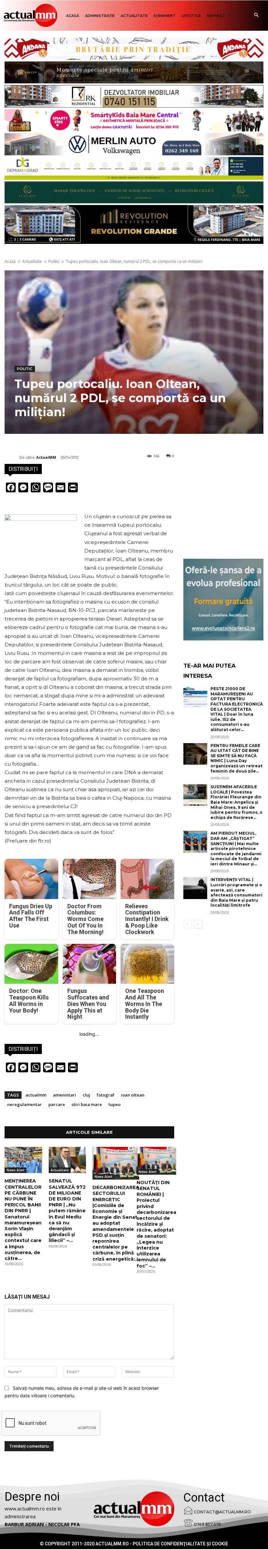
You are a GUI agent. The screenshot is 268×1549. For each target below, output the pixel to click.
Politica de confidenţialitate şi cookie (180, 1543)
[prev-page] (187, 924)
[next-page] (198, 924)
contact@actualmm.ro (222, 1511)
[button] (256, 15)
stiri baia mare (87, 1104)
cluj (86, 1095)
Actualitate (32, 261)
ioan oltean (132, 1095)
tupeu (115, 1104)
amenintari (64, 1095)
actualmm (35, 1095)
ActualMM (46, 457)
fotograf (105, 1095)
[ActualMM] (12, 457)
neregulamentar (24, 1104)
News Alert (16, 1170)
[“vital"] (223, 599)
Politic (53, 261)
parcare (56, 1104)
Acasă (10, 261)
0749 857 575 (207, 1524)
